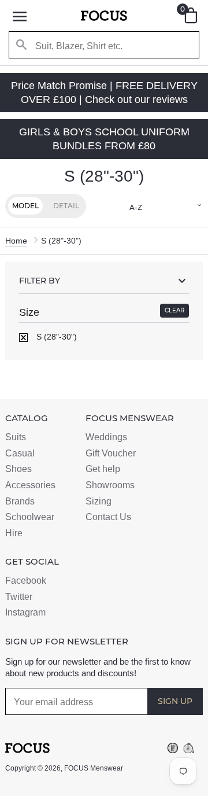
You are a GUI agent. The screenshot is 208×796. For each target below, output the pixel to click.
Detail (66, 205)
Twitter (18, 597)
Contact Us (108, 517)
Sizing (99, 501)
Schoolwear (29, 517)
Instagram (25, 612)
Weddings (106, 437)
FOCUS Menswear (93, 768)
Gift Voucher (111, 453)
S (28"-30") (55, 336)
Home (16, 240)
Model (25, 205)
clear (174, 310)
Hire (14, 533)
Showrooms (110, 485)
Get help (103, 469)
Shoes (18, 469)
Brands (20, 501)
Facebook (25, 580)
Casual (20, 453)
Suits (15, 437)
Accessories (30, 485)
